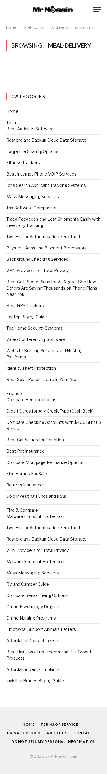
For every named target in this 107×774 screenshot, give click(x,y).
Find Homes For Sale (26, 473)
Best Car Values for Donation (35, 439)
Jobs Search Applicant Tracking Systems (46, 185)
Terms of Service (59, 724)
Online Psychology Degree (32, 606)
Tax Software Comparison (32, 207)
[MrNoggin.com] (53, 9)
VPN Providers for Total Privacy (37, 270)
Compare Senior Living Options (37, 595)
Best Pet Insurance (25, 451)
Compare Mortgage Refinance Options (45, 462)
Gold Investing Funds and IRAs (36, 496)
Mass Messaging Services (32, 196)
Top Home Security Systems (34, 328)
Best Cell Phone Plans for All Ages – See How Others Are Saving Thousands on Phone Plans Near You (51, 288)
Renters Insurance (24, 484)
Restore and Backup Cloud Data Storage (46, 140)
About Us (57, 733)
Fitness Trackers (23, 162)
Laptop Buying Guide (26, 316)
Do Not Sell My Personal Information (53, 741)
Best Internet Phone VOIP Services (41, 173)
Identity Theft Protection (31, 368)
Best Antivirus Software (30, 128)
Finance (14, 393)
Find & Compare (22, 510)
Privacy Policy (24, 733)
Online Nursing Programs (31, 617)
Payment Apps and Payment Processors (46, 247)
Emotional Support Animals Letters (41, 629)
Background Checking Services (37, 259)
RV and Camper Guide (27, 584)
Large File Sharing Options (32, 151)
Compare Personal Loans (31, 399)
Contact (83, 733)
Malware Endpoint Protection (35, 516)
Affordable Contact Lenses (33, 640)
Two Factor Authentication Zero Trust (43, 236)
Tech (11, 122)
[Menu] (97, 9)
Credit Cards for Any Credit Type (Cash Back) (50, 410)
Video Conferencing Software (35, 339)
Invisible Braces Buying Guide (35, 680)
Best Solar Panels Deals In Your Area (42, 379)
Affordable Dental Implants (33, 669)
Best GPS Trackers (25, 305)
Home (12, 111)
